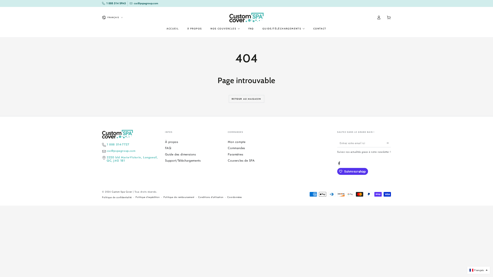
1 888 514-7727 (118, 144)
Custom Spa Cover (122, 192)
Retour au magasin (246, 98)
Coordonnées (234, 197)
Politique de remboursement (178, 197)
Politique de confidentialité (117, 197)
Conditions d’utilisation (210, 197)
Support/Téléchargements (183, 160)
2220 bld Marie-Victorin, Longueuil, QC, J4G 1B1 (132, 159)
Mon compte (236, 142)
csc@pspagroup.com (121, 151)
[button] (478, 270)
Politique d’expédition (147, 197)
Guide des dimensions (180, 154)
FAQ (168, 148)
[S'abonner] (389, 143)
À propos (171, 142)
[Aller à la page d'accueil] (246, 17)
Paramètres (235, 154)
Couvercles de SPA (241, 160)
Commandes (236, 148)
